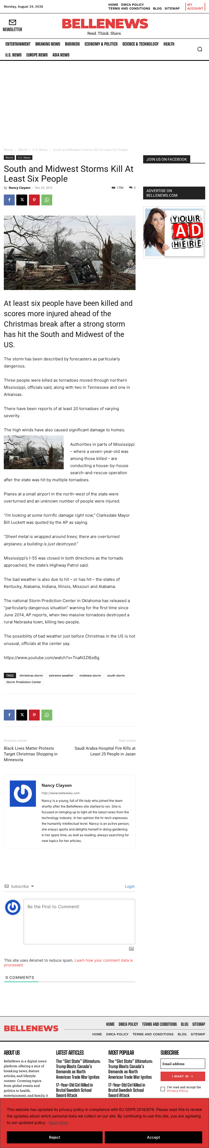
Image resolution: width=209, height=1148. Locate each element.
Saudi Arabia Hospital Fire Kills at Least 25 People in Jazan (105, 751)
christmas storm (31, 675)
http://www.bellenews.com (61, 793)
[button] (199, 49)
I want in (180, 1076)
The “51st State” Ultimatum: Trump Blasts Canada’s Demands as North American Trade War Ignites (78, 1069)
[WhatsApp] (46, 200)
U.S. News (40, 149)
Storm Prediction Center (23, 682)
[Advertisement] (104, 102)
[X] (21, 200)
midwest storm (90, 675)
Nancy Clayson (19, 188)
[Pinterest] (34, 200)
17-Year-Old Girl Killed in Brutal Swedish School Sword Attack (74, 1090)
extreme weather (61, 675)
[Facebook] (9, 200)
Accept (153, 1137)
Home (8, 149)
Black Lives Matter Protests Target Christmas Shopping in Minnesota (30, 754)
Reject (54, 1137)
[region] (104, 1123)
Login (129, 886)
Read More (58, 1122)
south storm (116, 675)
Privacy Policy (177, 1091)
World (22, 149)
